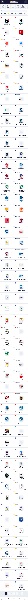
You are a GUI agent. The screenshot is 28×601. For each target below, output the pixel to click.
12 (21, 593)
